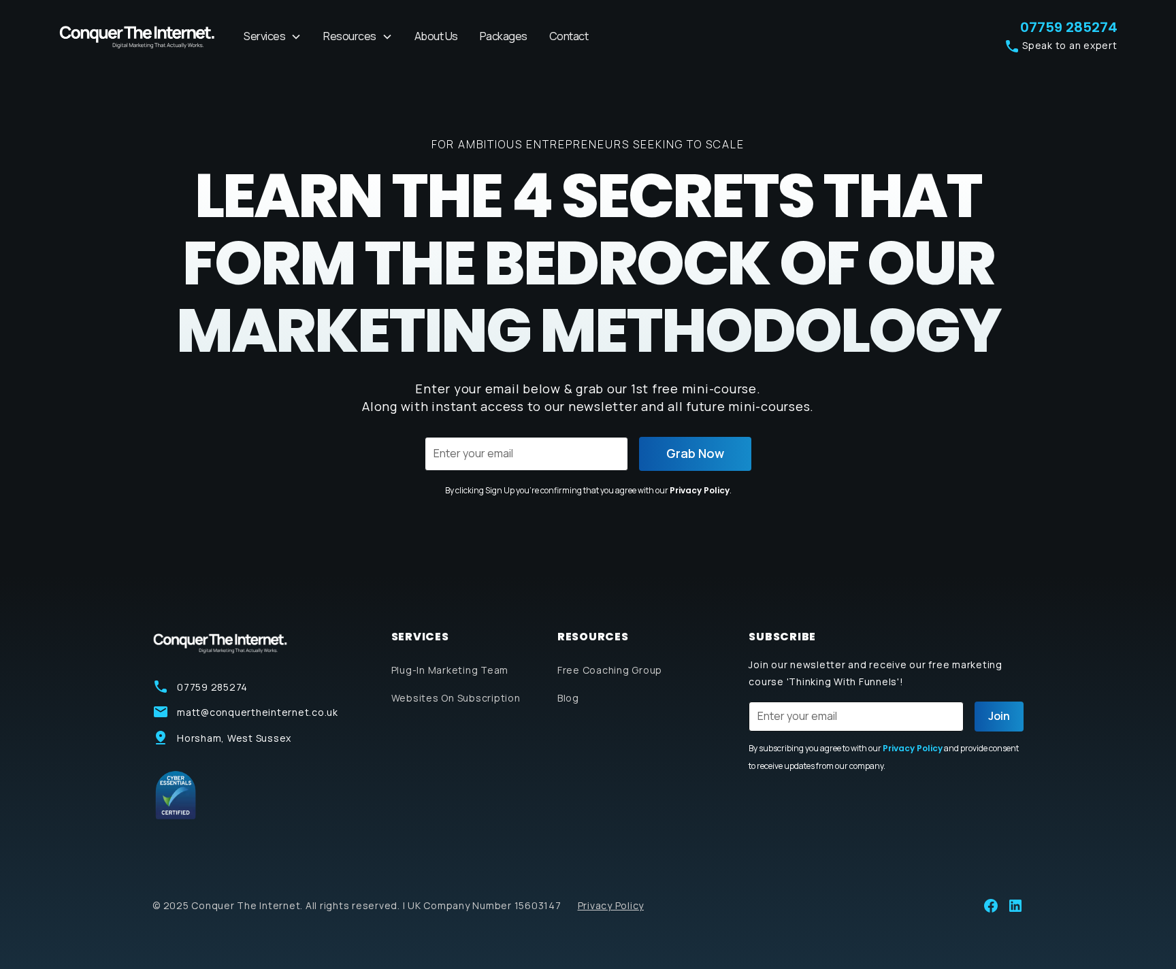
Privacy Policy (700, 490)
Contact (569, 36)
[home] (137, 36)
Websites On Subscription (456, 697)
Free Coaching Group (609, 669)
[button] (272, 37)
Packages (503, 36)
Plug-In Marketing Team (450, 669)
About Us (436, 36)
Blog (568, 697)
